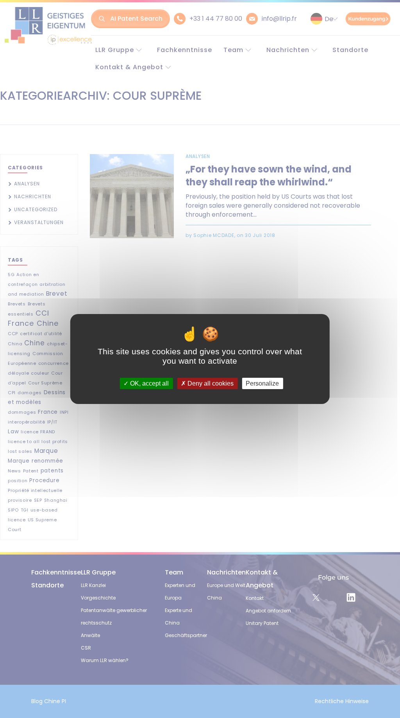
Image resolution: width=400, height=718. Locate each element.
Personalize (262, 383)
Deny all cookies (210, 383)
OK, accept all (149, 383)
